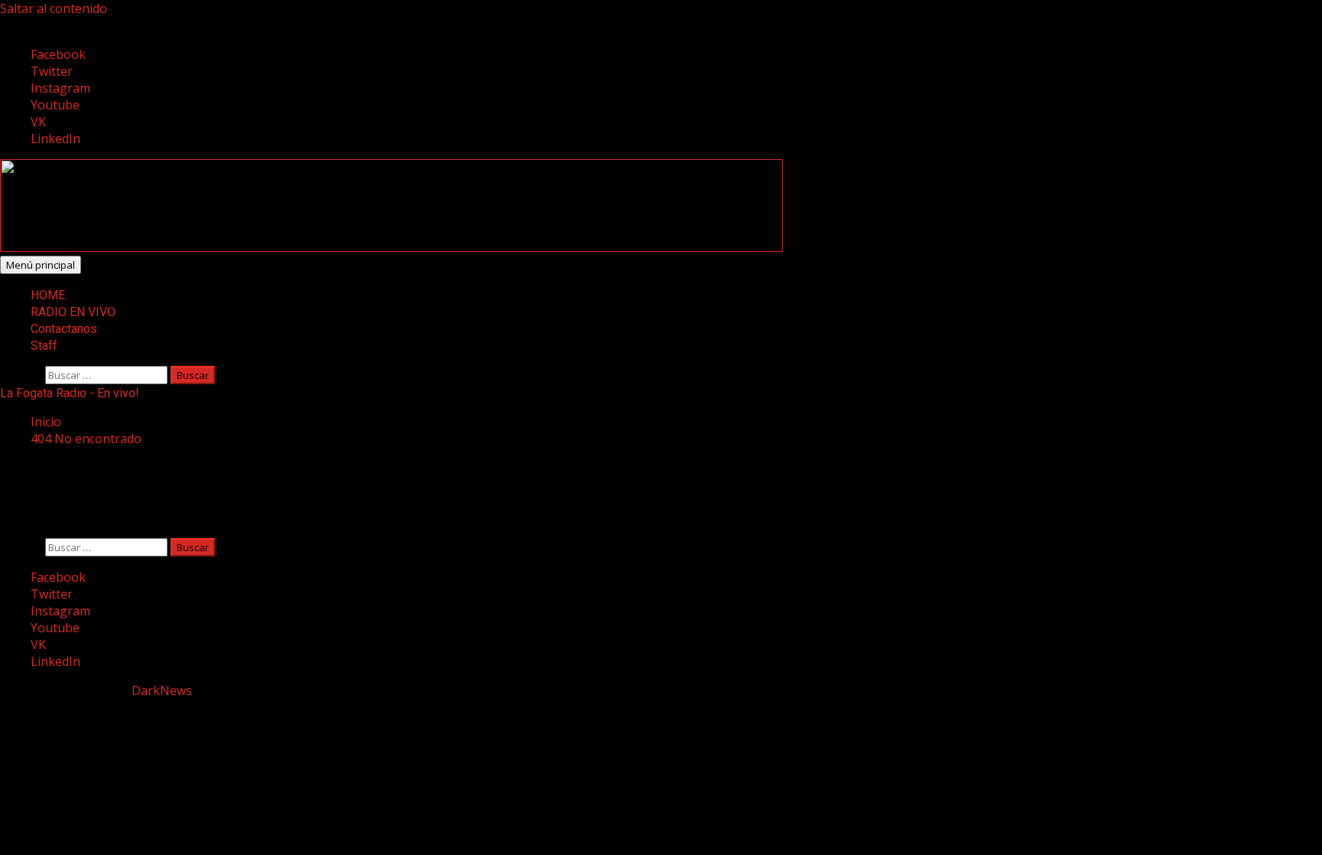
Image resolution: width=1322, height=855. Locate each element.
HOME (48, 295)
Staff (44, 345)
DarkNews (162, 690)
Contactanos (64, 328)
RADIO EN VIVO (73, 312)
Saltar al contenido (53, 8)
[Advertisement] (391, 247)
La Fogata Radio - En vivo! (69, 393)
